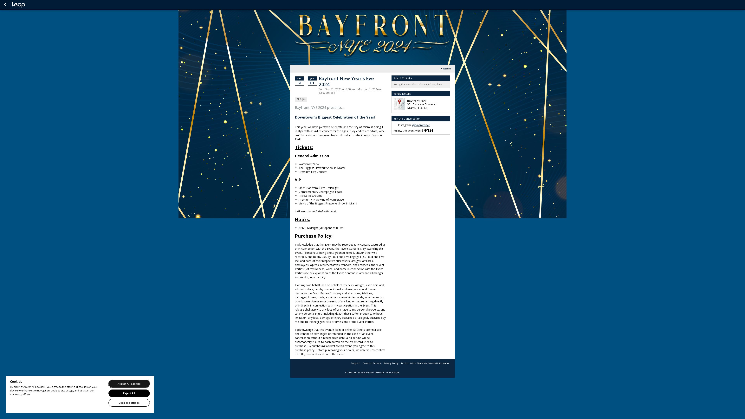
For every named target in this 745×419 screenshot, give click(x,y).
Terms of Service (372, 363)
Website (447, 69)
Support (355, 363)
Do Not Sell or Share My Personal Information (425, 363)
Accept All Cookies (129, 383)
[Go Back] (5, 5)
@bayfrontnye (421, 125)
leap (31, 5)
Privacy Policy (391, 363)
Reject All (129, 393)
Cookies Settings (129, 402)
